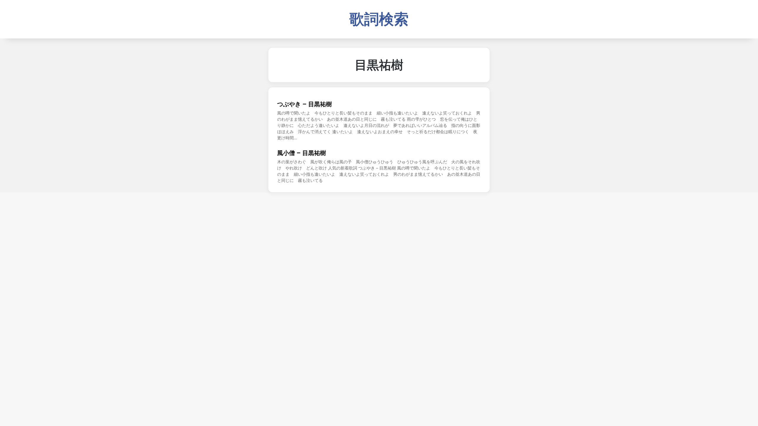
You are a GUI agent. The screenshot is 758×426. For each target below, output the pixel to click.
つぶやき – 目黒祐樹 (304, 104)
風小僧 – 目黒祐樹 (301, 153)
